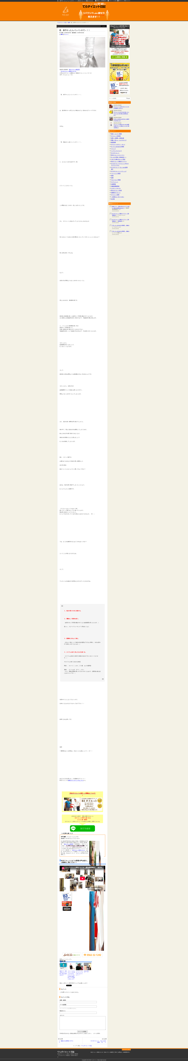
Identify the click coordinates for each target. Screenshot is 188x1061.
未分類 (113, 199)
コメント (62, 1015)
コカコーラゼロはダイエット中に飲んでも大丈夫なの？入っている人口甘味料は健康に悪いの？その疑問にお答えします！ (71, 975)
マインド (113, 148)
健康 (62, 34)
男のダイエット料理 (116, 190)
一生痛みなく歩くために (117, 196)
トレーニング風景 (116, 173)
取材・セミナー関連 (116, 133)
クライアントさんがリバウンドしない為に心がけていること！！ (79, 973)
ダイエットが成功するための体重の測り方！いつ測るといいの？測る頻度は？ (121, 126)
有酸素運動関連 (115, 186)
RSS (116, 1052)
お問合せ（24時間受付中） (124, 1052)
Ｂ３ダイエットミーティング (118, 171)
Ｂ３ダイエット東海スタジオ (68, 71)
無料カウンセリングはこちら (75, 780)
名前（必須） (63, 1000)
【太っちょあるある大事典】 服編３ (120, 225)
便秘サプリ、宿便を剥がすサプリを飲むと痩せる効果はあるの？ (63, 973)
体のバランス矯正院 (74, 69)
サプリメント (114, 182)
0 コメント (66, 34)
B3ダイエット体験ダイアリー (119, 161)
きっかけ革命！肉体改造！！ (118, 157)
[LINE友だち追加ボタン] (82, 828)
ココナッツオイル (116, 188)
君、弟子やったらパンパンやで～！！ (74, 30)
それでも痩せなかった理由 (118, 159)
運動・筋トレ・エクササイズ (118, 140)
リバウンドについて (116, 150)
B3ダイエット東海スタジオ (78, 850)
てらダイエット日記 (86, 1045)
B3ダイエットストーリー (117, 155)
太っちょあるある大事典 (117, 146)
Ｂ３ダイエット (115, 153)
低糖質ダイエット (116, 192)
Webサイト (63, 1010)
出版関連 (113, 184)
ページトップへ (126, 1049)
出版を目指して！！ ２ (86, 972)
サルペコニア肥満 (116, 179)
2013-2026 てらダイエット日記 (93, 1059)
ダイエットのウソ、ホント (118, 144)
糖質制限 (113, 142)
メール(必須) (63, 1004)
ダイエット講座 (115, 194)
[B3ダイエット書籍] (66, 901)
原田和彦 (120, 221)
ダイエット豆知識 (116, 136)
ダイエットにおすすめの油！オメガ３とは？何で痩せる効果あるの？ (121, 114)
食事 (112, 177)
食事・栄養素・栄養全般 (117, 138)
